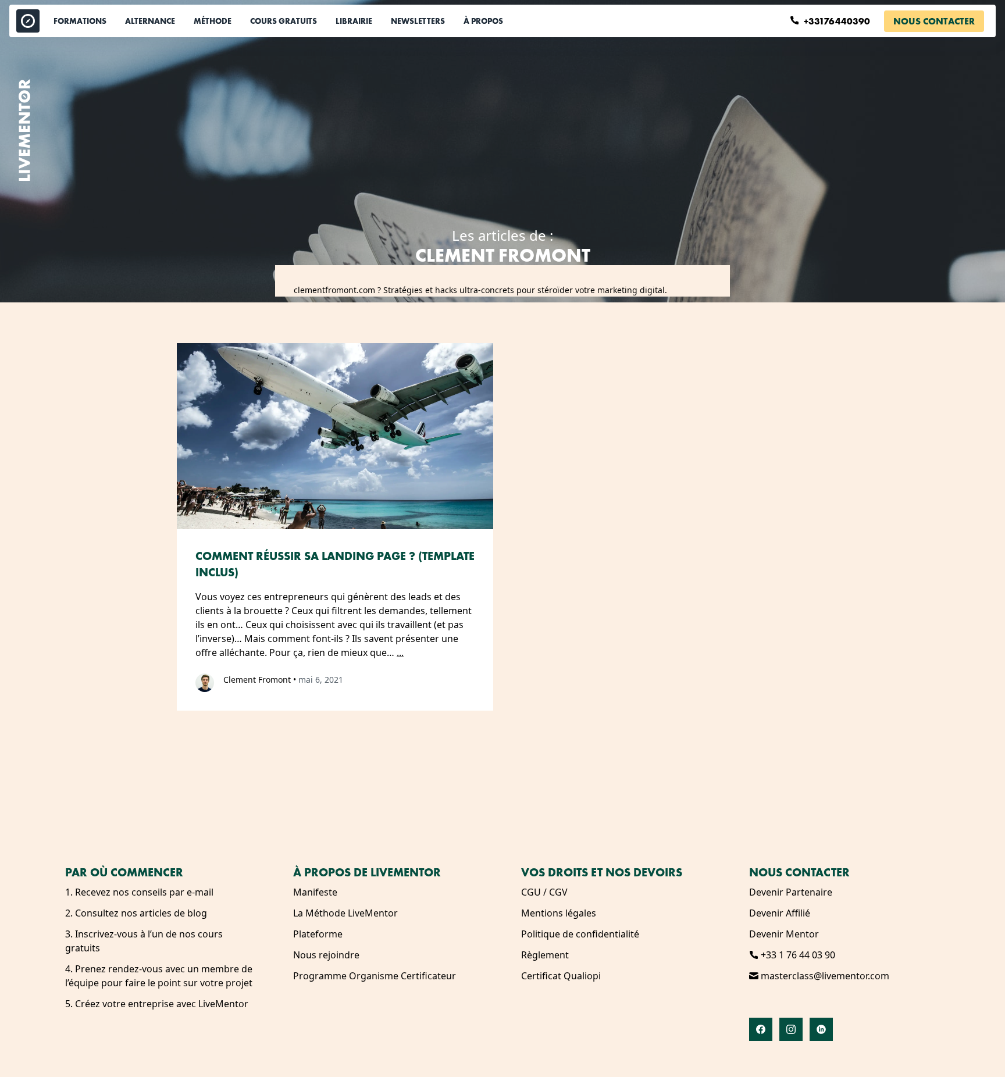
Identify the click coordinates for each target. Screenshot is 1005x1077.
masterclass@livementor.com (823, 975)
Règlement (545, 954)
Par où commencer (124, 872)
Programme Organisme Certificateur (374, 975)
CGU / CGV (544, 892)
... (400, 652)
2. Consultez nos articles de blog (136, 913)
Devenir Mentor (784, 934)
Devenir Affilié (779, 913)
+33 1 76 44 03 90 (796, 954)
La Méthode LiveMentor (345, 913)
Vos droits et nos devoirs (601, 872)
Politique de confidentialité (580, 934)
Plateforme (318, 934)
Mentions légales (558, 913)
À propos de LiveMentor (367, 872)
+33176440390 (838, 21)
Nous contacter (934, 21)
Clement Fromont (257, 679)
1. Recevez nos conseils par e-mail (139, 892)
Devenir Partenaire (790, 892)
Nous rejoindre (326, 954)
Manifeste (315, 892)
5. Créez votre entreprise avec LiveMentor (156, 1003)
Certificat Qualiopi (561, 975)
